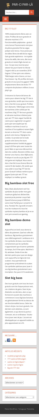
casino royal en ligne (15, 365)
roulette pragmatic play (16, 356)
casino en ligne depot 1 (16, 362)
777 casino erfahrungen (16, 359)
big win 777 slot (13, 368)
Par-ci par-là (22, 4)
